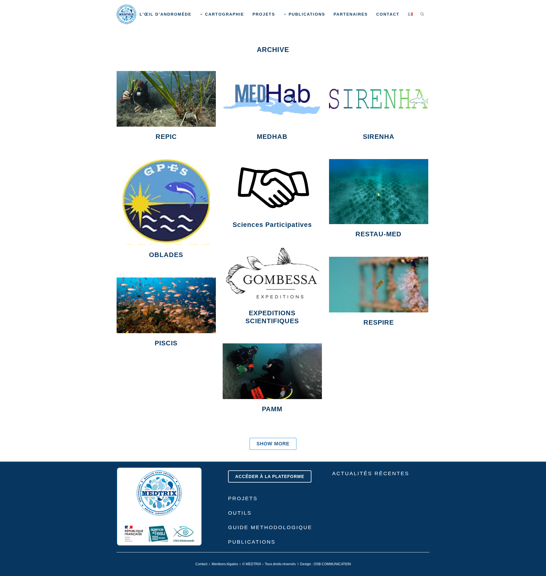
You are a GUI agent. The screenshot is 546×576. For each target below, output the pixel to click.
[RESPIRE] (378, 284)
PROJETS (243, 498)
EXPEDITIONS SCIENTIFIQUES (272, 317)
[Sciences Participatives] (272, 187)
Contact (201, 564)
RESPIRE (378, 322)
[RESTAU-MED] (378, 191)
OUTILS (240, 513)
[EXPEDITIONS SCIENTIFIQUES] (272, 275)
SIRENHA (378, 136)
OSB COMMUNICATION (332, 564)
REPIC (166, 136)
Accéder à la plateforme (269, 476)
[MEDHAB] (272, 99)
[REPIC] (166, 99)
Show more (273, 443)
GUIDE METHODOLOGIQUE (270, 527)
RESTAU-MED (378, 234)
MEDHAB (272, 136)
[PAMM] (272, 371)
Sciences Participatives (272, 224)
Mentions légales (225, 564)
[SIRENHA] (378, 99)
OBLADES (166, 254)
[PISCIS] (166, 305)
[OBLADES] (166, 202)
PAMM (272, 409)
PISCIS (166, 343)
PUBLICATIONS (252, 542)
